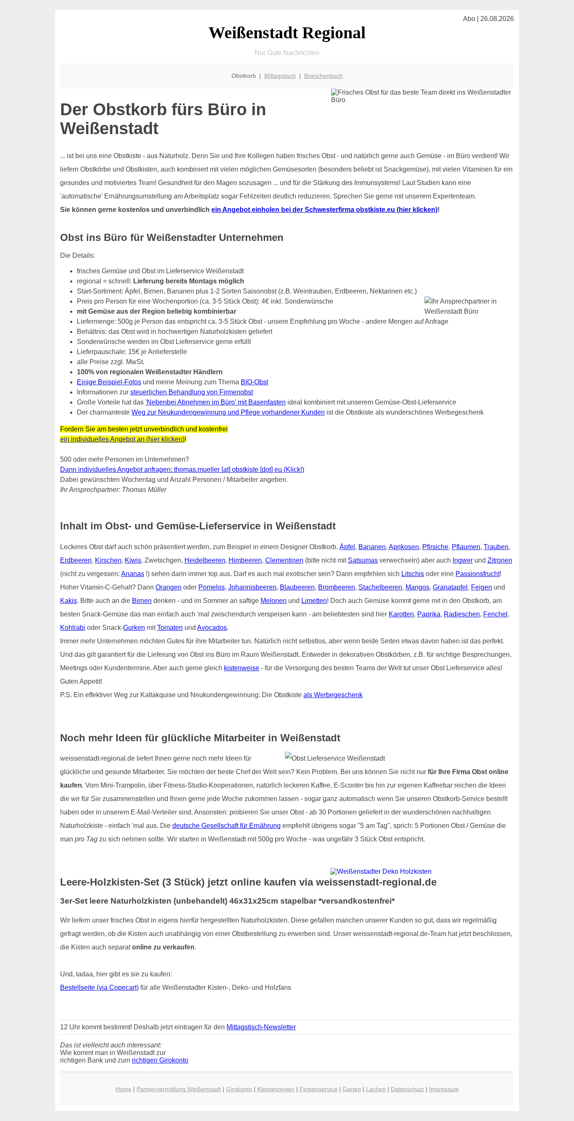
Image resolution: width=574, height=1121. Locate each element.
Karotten (401, 614)
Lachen (376, 1089)
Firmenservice (318, 1089)
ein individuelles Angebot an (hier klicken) (122, 439)
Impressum (444, 1089)
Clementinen (284, 560)
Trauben (496, 546)
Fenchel (495, 614)
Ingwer (463, 560)
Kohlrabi (72, 627)
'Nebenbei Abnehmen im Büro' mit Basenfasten (215, 402)
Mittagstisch (280, 75)
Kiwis (133, 560)
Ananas (132, 573)
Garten (351, 1089)
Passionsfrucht (478, 573)
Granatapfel (450, 587)
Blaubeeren (297, 587)
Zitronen (499, 560)
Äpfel (347, 546)
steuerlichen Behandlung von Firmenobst (191, 392)
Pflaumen (466, 546)
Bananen (372, 546)
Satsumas (363, 560)
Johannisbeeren (252, 587)
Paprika (428, 614)
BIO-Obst (254, 382)
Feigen (481, 587)
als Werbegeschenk (333, 694)
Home (124, 1089)
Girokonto (239, 1089)
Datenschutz (407, 1089)
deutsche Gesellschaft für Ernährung (226, 825)
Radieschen (462, 614)
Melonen (274, 600)
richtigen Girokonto (160, 1060)
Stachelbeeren (380, 587)
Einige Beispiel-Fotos (109, 382)
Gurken (134, 627)
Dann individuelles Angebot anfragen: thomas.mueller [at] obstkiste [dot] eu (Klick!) (182, 469)
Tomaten (170, 627)
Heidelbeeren (204, 560)
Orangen (168, 587)
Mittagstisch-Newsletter (261, 1027)
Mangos (417, 587)
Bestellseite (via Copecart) (99, 987)
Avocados (212, 627)
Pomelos (211, 587)
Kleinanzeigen (276, 1089)
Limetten (314, 600)
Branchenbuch (323, 75)
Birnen (142, 600)
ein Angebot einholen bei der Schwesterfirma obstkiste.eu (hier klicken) (324, 209)
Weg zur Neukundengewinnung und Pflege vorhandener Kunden (228, 412)
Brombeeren (336, 587)
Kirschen (108, 560)
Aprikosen (404, 546)
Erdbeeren (76, 560)
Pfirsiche (435, 546)
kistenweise (241, 668)
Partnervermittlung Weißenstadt (179, 1089)
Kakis (68, 600)
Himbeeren (245, 560)
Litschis (412, 573)
